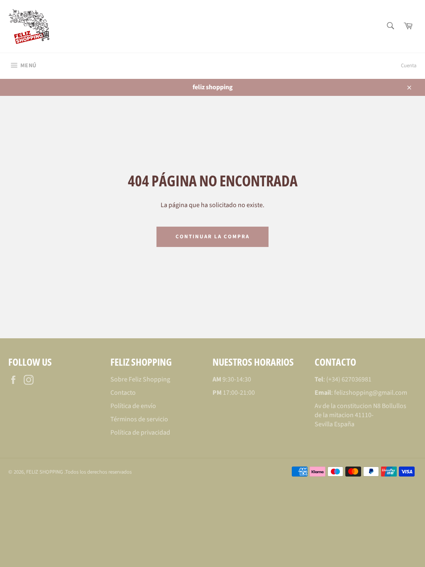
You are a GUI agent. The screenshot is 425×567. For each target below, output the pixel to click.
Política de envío (133, 406)
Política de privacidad (140, 432)
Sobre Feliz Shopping (140, 379)
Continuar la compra (212, 236)
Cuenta (409, 65)
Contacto (123, 392)
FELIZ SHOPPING (45, 472)
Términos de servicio (139, 419)
